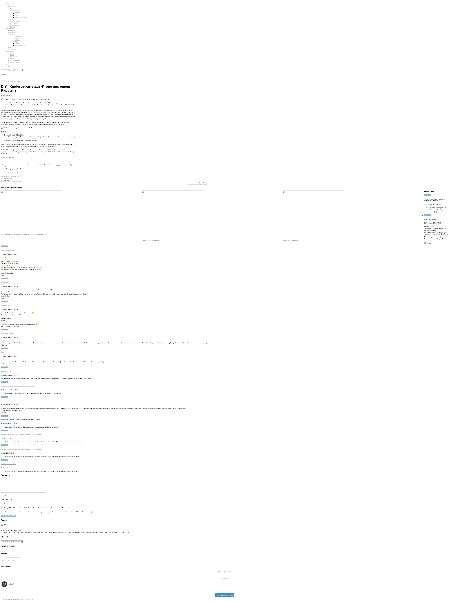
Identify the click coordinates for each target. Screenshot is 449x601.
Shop (7, 4)
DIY (11, 8)
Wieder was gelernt (15, 62)
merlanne (3, 400)
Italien (16, 41)
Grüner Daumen (15, 25)
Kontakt (8, 66)
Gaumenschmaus (15, 10)
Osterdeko (13, 19)
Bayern (17, 38)
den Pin (11, 119)
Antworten (427, 195)
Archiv (3, 560)
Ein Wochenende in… (21, 45)
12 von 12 (13, 49)
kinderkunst (16, 176)
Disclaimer (224, 578)
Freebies (12, 32)
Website (3, 504)
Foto (11, 47)
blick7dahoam (14, 23)
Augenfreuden (10, 28)
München (17, 40)
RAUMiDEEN (4, 282)
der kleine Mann (6, 176)
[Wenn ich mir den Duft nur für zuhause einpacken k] (403, 590)
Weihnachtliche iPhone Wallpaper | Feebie (197, 184)
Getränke (17, 15)
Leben (12, 58)
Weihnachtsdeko (15, 21)
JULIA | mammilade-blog (7, 250)
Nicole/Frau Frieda (6, 371)
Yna (57, 165)
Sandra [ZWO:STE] (6, 305)
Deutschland (18, 36)
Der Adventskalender (150, 241)
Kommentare (6, 179)
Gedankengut (9, 51)
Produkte (12, 26)
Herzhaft (17, 12)
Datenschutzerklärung (225, 571)
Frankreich (18, 43)
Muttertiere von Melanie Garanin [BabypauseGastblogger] (24, 234)
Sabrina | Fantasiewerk (7, 333)
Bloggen (12, 53)
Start (7, 2)
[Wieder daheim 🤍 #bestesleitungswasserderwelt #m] (225, 590)
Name (3, 496)
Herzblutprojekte (10, 6)
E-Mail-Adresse (6, 500)
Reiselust (13, 34)
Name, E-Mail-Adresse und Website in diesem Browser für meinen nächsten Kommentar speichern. (34, 508)
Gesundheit (13, 56)
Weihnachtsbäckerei (21, 17)
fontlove (12, 30)
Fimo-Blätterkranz (290, 241)
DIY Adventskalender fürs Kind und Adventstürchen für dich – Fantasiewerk (21, 434)
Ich (6, 64)
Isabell (2, 352)
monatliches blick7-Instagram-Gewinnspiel (11, 181)
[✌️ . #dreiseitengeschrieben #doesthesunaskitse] (314, 590)
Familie (12, 55)
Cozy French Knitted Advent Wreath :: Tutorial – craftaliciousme (18, 386)
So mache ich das (15, 60)
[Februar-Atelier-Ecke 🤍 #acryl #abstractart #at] (46, 590)
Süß (16, 13)
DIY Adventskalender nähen (8, 464)
